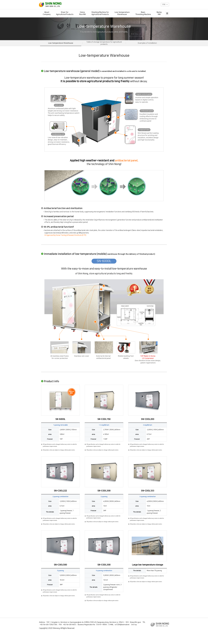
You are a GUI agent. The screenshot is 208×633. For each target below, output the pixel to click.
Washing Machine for (100, 13)
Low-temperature (122, 13)
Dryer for (64, 13)
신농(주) (51, 4)
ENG (163, 4)
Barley (159, 13)
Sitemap (134, 625)
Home (82, 13)
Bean (143, 13)
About (47, 13)
